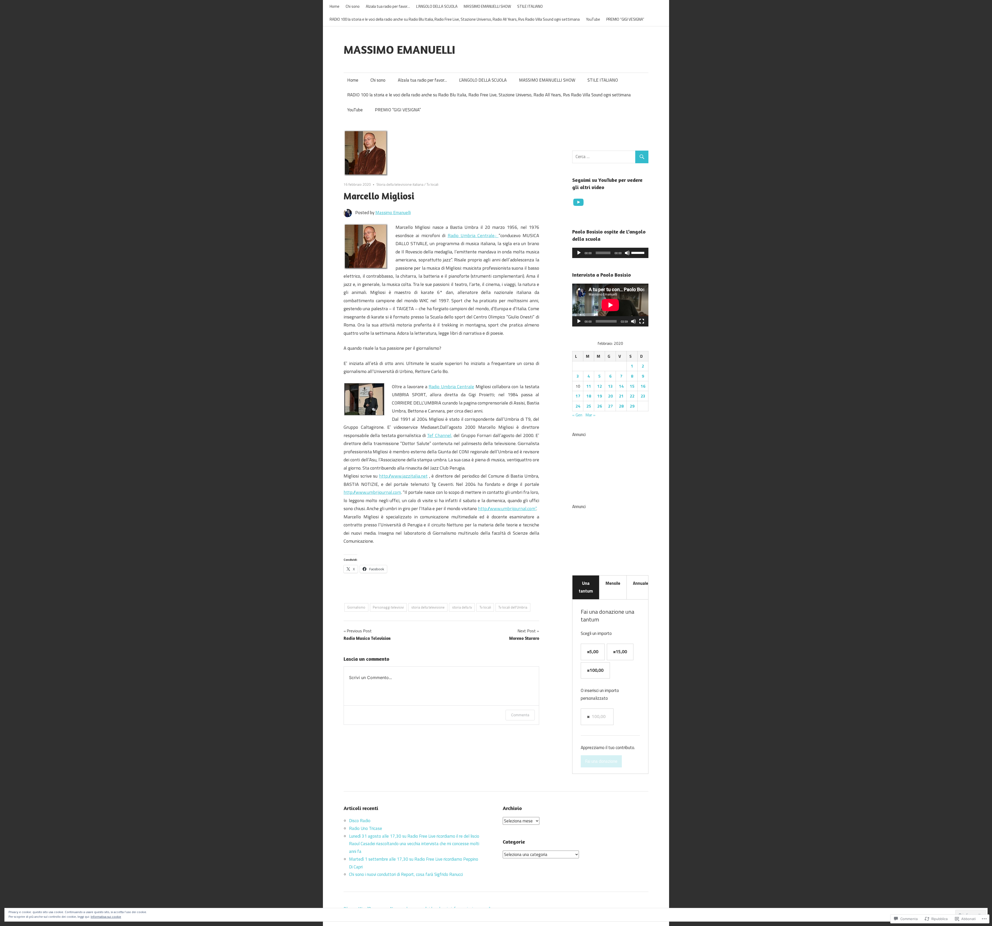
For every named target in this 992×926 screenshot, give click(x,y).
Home (334, 6)
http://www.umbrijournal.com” (507, 508)
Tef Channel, (439, 435)
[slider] (638, 252)
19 (599, 396)
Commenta (520, 715)
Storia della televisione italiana (399, 184)
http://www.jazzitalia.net (403, 475)
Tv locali (432, 184)
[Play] (579, 252)
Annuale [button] (640, 583)
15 (632, 386)
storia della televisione (428, 607)
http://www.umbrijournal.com (372, 492)
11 (588, 386)
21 (621, 396)
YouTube (593, 19)
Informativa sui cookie (106, 916)
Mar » (590, 415)
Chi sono (353, 6)
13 (610, 386)
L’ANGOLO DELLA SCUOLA (437, 6)
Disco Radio (359, 820)
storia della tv (462, 607)
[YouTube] (578, 202)
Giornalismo (356, 607)
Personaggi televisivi (388, 607)
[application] (610, 253)
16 (643, 386)
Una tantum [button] (586, 587)
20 (610, 396)
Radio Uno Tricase (365, 828)
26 (599, 406)
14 (621, 386)
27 (610, 406)
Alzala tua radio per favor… (388, 6)
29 (632, 406)
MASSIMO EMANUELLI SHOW (487, 6)
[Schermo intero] (641, 321)
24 (578, 406)
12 (599, 386)
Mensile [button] (613, 583)
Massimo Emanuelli (393, 212)
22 (632, 396)
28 (621, 406)
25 (588, 406)
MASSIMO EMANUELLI (399, 49)
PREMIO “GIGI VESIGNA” (625, 19)
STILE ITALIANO (530, 6)
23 (643, 396)
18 (588, 396)
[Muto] (627, 252)
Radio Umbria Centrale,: (473, 235)
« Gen (577, 415)
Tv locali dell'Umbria (512, 607)
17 (578, 396)
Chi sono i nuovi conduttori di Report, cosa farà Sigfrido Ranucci (406, 874)
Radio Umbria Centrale (451, 386)
